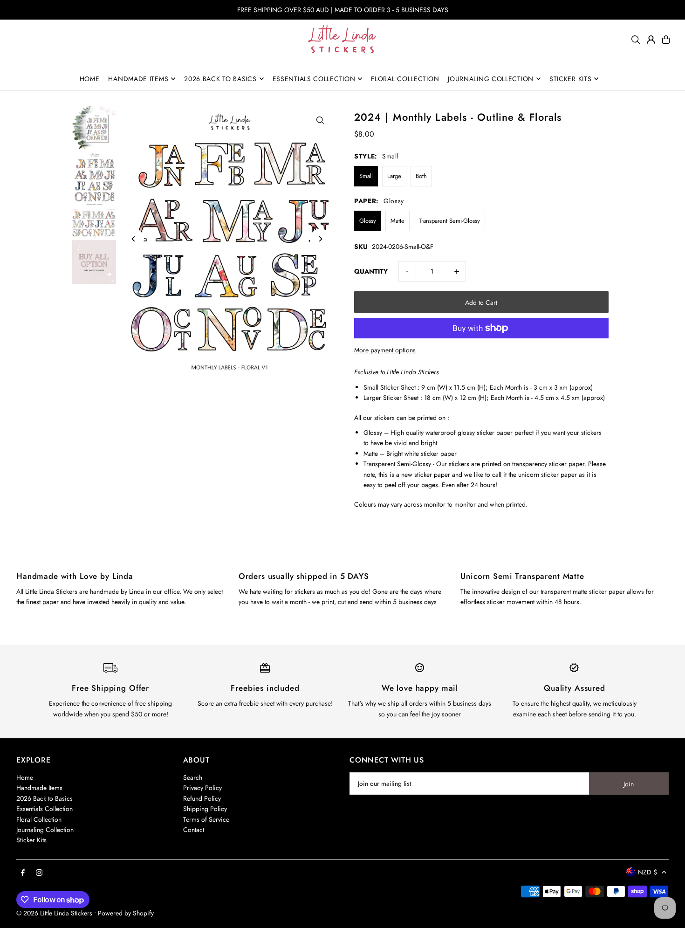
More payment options (385, 350)
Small (366, 176)
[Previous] (133, 238)
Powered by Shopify (126, 913)
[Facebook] (23, 873)
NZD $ (647, 872)
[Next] (320, 238)
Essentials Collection (44, 808)
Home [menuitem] (90, 78)
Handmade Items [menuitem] (138, 78)
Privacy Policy (202, 787)
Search (192, 777)
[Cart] (666, 39)
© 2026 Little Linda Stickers (54, 913)
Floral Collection (39, 819)
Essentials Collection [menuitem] (314, 78)
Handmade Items (39, 787)
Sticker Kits (31, 840)
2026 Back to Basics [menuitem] (220, 78)
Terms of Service (206, 819)
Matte (397, 220)
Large (394, 176)
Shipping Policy (205, 808)
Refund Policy (202, 798)
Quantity (371, 271)
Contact (193, 829)
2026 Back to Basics (44, 798)
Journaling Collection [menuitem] (491, 78)
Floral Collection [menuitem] (405, 78)
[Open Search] (635, 39)
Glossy (367, 220)
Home (24, 777)
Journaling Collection (45, 829)
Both (421, 176)
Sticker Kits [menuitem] (570, 78)
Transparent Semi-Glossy (449, 220)
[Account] (651, 39)
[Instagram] (39, 873)
